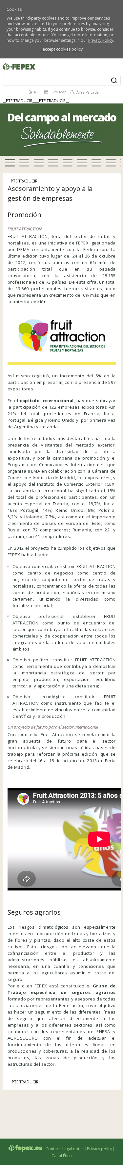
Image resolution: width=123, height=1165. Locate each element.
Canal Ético (61, 1155)
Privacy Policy (100, 40)
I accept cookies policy (62, 49)
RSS (37, 91)
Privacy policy (99, 1149)
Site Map (59, 91)
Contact (53, 1149)
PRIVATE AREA (15, 62)
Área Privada (87, 92)
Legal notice (73, 1149)
